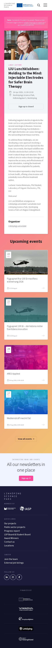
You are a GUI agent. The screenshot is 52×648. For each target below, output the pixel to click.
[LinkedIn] (6, 577)
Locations (9, 545)
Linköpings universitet (17, 226)
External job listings (14, 562)
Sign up (25, 478)
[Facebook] (19, 577)
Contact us (9, 541)
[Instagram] (13, 577)
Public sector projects (14, 527)
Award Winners (11, 538)
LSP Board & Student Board (17, 534)
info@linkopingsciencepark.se (34, 22)
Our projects (10, 523)
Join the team (11, 559)
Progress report (12, 530)
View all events (25, 438)
